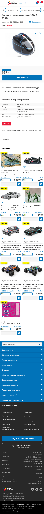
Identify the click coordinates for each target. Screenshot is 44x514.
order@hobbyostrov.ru (34, 457)
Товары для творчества (11, 390)
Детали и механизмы (24, 117)
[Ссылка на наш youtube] (40, 489)
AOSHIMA (18, 212)
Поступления (6, 456)
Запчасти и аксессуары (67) (9, 281)
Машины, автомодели (10, 355)
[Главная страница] (4, 10)
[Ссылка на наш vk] (36, 489)
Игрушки (5, 370)
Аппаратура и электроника (12, 400)
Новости (4, 453)
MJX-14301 (26, 251)
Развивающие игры (9, 380)
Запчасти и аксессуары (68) (9, 241)
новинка (4, 153)
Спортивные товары (10, 385)
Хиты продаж (6, 464)
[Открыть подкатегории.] (39, 349)
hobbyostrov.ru (20, 504)
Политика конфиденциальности (35, 482)
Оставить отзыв (37, 22)
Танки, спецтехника (9, 360)
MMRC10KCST (5, 326)
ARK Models (39, 212)
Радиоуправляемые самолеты (8, 420)
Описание (6, 123)
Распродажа (6, 468)
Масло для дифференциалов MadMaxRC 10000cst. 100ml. (10, 322)
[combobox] (22, 344)
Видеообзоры (6, 472)
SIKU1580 (26, 177)
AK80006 (26, 212)
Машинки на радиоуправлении (8, 428)
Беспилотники (7, 350)
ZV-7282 (3, 177)
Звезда (18, 177)
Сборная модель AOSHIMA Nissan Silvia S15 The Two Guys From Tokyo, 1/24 (10, 208)
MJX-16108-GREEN (29, 291)
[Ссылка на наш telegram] (32, 489)
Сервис (40, 477)
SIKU (41, 177)
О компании (38, 470)
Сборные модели (29, 421)
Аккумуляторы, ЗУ (9, 395)
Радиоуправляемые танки (10, 416)
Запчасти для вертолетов (25, 109)
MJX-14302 (4, 251)
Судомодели (7, 365)
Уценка (4, 476)
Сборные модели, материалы (13, 375)
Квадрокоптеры (7, 412)
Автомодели (28, 412)
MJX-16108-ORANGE (7, 291)
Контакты (39, 473)
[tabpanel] (22, 45)
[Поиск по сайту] (26, 3)
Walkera (20, 107)
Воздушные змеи (29, 424)
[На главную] (12, 3)
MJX (19, 251)
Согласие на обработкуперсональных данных (9, 480)
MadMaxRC (17, 326)
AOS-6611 (4, 212)
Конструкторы (6, 424)
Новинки (6, 148)
